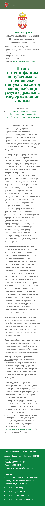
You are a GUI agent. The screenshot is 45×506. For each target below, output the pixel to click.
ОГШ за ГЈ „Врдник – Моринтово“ (20, 499)
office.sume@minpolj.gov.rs (24, 468)
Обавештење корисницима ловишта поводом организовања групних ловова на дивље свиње (22, 481)
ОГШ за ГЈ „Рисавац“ (14, 487)
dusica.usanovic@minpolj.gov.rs (17, 429)
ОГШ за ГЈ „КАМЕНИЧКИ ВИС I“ (19, 495)
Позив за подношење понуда (23, 111)
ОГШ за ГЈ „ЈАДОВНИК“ (16, 491)
